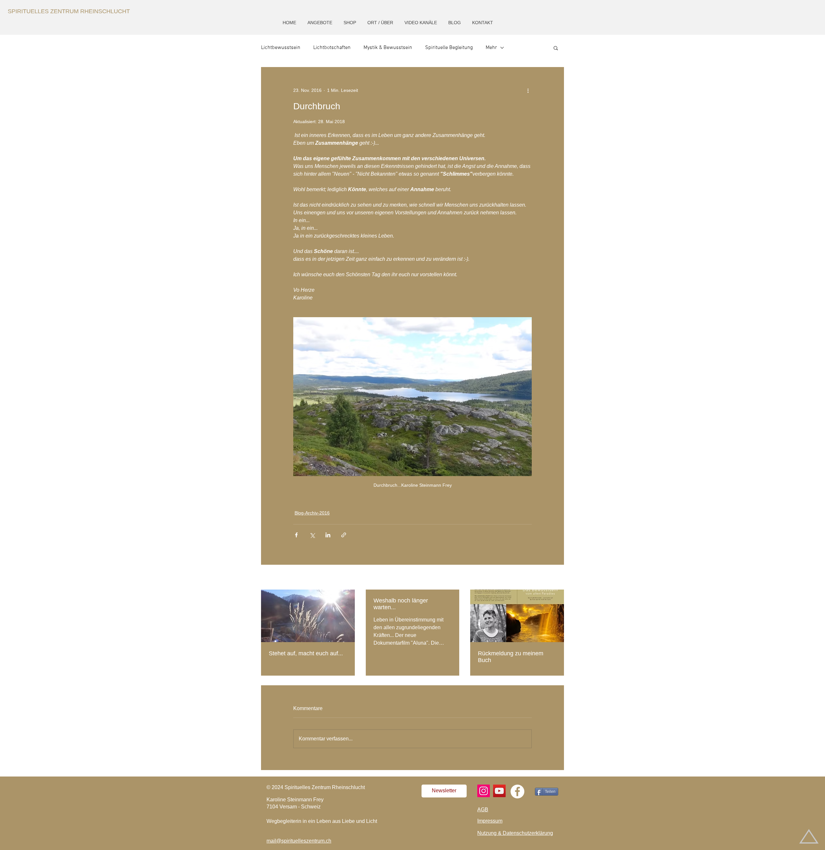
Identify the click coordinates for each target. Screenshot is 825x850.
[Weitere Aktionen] (528, 90)
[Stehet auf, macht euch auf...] (308, 616)
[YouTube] (499, 791)
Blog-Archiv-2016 (312, 512)
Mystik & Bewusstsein (388, 47)
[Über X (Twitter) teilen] (312, 535)
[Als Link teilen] (344, 535)
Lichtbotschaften (332, 47)
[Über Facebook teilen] (296, 535)
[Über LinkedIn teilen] (328, 535)
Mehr (491, 47)
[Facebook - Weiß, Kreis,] (517, 791)
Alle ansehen (551, 577)
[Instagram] (483, 791)
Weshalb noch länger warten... (401, 604)
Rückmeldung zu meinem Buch (510, 656)
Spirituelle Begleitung (449, 47)
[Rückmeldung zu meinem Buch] (517, 616)
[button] (320, 23)
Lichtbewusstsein (280, 47)
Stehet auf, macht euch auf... (306, 653)
